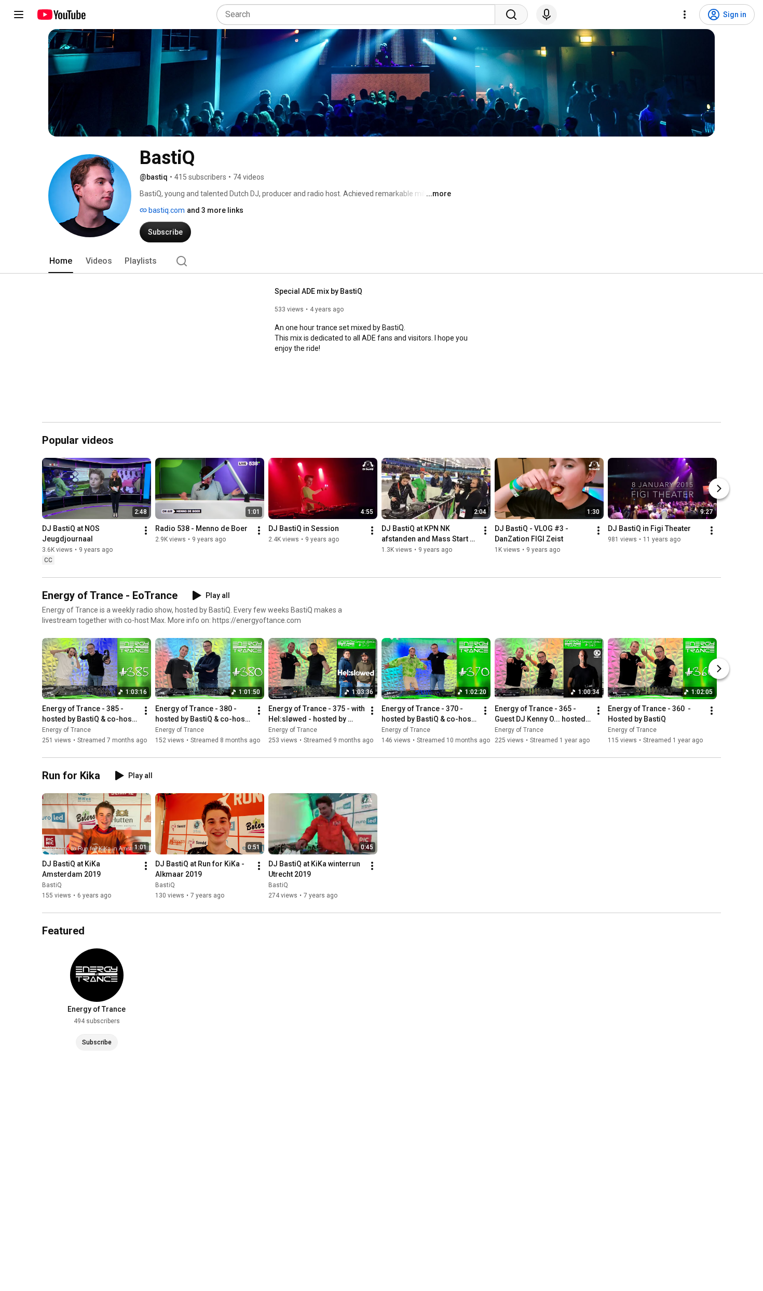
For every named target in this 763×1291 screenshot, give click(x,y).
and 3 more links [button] (215, 210)
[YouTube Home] (61, 14)
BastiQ (52, 885)
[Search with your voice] (546, 14)
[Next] (719, 488)
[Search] (511, 14)
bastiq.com (166, 210)
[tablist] (381, 261)
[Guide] (18, 14)
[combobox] (359, 14)
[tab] (60, 261)
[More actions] (145, 530)
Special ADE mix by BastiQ (318, 291)
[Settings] (684, 14)
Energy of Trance (66, 729)
